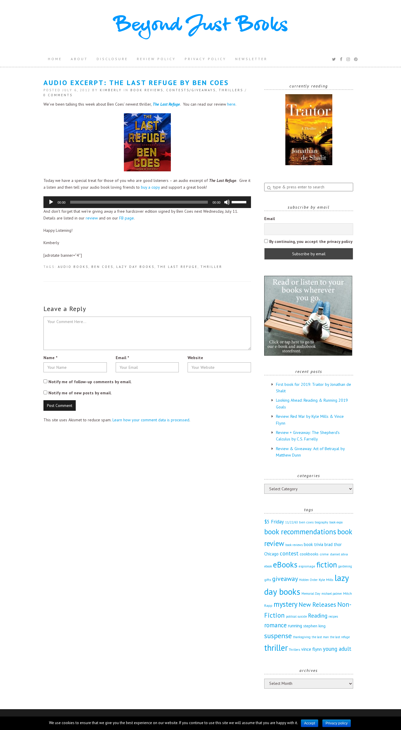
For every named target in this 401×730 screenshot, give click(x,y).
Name (50, 357)
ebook (268, 566)
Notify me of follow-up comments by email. (90, 381)
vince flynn (311, 649)
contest (289, 553)
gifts (267, 579)
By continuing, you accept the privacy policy (310, 241)
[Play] (51, 202)
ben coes (102, 267)
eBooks (285, 564)
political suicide (296, 616)
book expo (336, 522)
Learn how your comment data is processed (150, 420)
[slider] (240, 201)
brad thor (333, 544)
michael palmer (331, 594)
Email (122, 357)
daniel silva (339, 554)
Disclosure (112, 59)
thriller (211, 267)
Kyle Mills (326, 579)
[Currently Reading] (308, 129)
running (295, 625)
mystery (285, 604)
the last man (320, 637)
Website (195, 357)
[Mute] (227, 202)
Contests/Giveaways (191, 90)
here (231, 104)
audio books (73, 267)
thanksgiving (302, 637)
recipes (333, 616)
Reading (317, 615)
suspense (278, 635)
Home (55, 59)
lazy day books (135, 267)
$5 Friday (274, 521)
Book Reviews (146, 90)
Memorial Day (310, 594)
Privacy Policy (205, 59)
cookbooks (309, 554)
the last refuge (177, 267)
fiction (326, 565)
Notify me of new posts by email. (80, 393)
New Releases (317, 604)
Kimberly (111, 90)
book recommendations (300, 531)
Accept (309, 723)
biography (321, 522)
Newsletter (251, 59)
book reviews (294, 545)
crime (324, 554)
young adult (337, 648)
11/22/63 (291, 522)
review (92, 218)
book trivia (313, 544)
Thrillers (231, 90)
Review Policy (156, 59)
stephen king (314, 625)
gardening (345, 566)
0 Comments (58, 95)
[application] (147, 202)
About (79, 59)
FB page (126, 218)
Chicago (271, 554)
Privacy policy (337, 723)
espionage (307, 566)
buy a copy (150, 187)
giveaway (285, 578)
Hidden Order (308, 580)
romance (275, 625)
